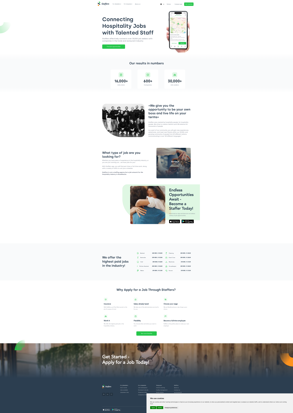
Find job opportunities (113, 47)
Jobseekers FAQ (124, 392)
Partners (169, 4)
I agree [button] (153, 407)
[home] (103, 4)
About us (176, 387)
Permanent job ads (143, 390)
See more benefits (146, 333)
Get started (188, 4)
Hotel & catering (160, 387)
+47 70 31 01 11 (178, 392)
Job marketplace (142, 387)
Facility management (161, 390)
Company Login (178, 4)
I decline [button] (160, 407)
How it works (123, 387)
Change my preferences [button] (171, 407)
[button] (116, 4)
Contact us (177, 390)
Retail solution (160, 392)
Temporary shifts (142, 392)
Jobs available (124, 390)
